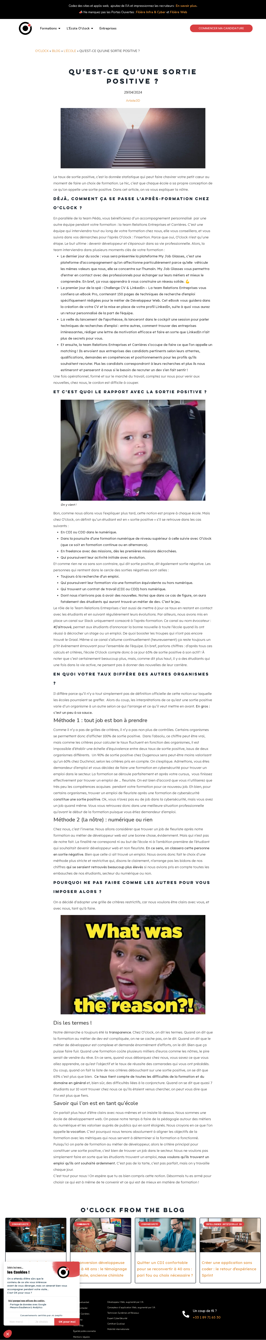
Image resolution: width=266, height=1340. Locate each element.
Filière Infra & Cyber (151, 12)
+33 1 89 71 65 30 (207, 1317)
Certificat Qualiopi (116, 1323)
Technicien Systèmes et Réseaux (123, 1312)
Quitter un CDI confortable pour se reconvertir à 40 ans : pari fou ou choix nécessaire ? (165, 1269)
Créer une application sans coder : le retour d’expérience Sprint (229, 1269)
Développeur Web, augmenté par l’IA (125, 1302)
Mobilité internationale (118, 1329)
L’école (70, 51)
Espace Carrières (81, 1313)
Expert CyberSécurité (117, 1318)
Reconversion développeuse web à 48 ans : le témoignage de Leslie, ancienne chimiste (99, 1269)
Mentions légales (81, 1336)
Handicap (78, 1319)
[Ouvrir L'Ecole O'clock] (92, 28)
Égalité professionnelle (84, 1331)
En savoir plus (186, 6)
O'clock (42, 51)
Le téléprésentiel (81, 1302)
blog (56, 51)
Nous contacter (80, 1308)
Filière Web (178, 12)
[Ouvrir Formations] (59, 28)
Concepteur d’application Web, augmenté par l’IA (131, 1307)
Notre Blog (78, 1325)
